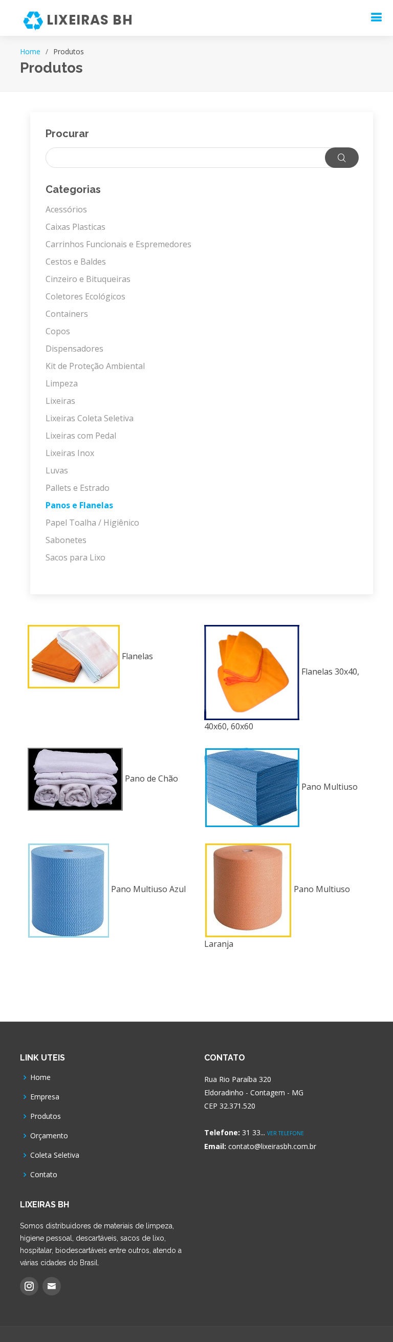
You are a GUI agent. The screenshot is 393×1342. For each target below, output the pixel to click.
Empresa (44, 1096)
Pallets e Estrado (78, 487)
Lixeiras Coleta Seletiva (90, 418)
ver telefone (285, 1133)
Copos (58, 331)
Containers (67, 313)
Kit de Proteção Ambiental (95, 366)
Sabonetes (66, 540)
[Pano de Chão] (108, 793)
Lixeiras (60, 400)
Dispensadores (74, 348)
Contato (43, 1174)
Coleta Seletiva (54, 1155)
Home (30, 51)
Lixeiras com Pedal (81, 435)
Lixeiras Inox (70, 453)
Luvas (57, 470)
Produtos (45, 1116)
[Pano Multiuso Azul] (108, 903)
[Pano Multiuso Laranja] (285, 909)
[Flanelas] (108, 675)
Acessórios (66, 209)
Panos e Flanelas (79, 505)
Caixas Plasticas (75, 226)
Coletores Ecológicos (85, 296)
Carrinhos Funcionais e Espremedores (118, 244)
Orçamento (49, 1135)
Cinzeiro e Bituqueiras (88, 279)
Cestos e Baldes (76, 261)
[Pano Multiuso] (285, 801)
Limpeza (62, 383)
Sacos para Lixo (75, 557)
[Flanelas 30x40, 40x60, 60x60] (285, 692)
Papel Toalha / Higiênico (92, 522)
